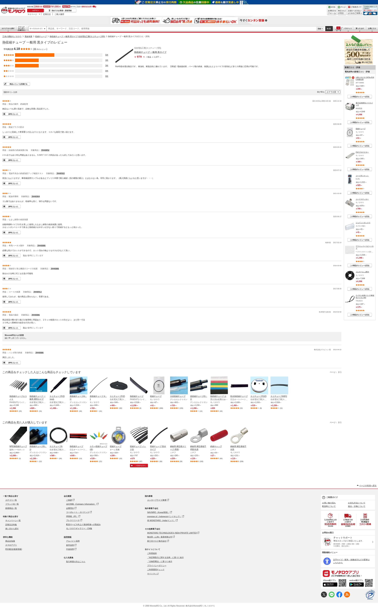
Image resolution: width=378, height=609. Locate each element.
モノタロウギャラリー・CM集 (79, 528)
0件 (106, 71)
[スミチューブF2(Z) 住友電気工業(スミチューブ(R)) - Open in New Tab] (259, 386)
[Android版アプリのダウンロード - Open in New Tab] (361, 583)
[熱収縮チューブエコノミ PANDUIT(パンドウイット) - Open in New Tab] (18, 386)
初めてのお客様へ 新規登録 (62, 10)
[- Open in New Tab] (330, 520)
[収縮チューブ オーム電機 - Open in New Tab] (119, 436)
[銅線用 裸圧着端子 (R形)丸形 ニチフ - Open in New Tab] (199, 436)
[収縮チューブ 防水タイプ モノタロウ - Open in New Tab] (159, 436)
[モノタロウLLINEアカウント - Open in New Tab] (332, 597)
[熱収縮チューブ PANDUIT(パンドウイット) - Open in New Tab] (139, 386)
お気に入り (372, 28)
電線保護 (28, 36)
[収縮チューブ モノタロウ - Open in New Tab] (159, 386)
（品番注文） (21, 28)
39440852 (45, 150)
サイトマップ (153, 574)
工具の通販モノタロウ (12, 36)
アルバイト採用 (73, 541)
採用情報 (67, 537)
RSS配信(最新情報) (13, 549)
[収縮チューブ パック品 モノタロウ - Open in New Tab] (139, 436)
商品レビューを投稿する (18, 84)
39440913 (37, 292)
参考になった (13, 114)
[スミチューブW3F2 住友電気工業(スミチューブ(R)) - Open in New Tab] (279, 386)
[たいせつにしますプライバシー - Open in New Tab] (370, 595)
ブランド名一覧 (12, 504)
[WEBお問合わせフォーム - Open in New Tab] (332, 10)
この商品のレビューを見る (359, 96)
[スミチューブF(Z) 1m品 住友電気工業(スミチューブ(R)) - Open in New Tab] (58, 386)
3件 (106, 60)
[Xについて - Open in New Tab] (324, 597)
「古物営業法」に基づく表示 (159, 561)
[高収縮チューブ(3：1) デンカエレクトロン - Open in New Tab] (199, 386)
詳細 (319, 29)
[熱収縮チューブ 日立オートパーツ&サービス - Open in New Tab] (78, 436)
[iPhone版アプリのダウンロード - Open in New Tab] (334, 583)
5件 (106, 55)
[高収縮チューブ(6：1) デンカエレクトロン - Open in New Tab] (38, 436)
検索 (329, 29)
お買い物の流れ (329, 503)
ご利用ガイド (332, 497)
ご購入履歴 (59, 14)
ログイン (35, 10)
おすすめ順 (331, 92)
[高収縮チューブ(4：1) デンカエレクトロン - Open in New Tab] (78, 386)
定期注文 (47, 14)
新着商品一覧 (11, 508)
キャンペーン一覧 (13, 520)
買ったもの (360, 28)
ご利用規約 (152, 553)
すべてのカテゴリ (36, 28)
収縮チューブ (41, 36)
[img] (14, 10)
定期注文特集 (11, 525)
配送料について (329, 506)
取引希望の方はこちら (75, 561)
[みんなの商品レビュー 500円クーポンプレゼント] (358, 64)
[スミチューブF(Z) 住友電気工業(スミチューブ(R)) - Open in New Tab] (119, 386)
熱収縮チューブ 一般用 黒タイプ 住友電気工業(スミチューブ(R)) (77, 36)
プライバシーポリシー (156, 565)
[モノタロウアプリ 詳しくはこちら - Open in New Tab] (348, 573)
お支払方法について (356, 503)
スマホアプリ (11, 545)
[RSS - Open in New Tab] (347, 597)
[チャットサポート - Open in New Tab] (342, 10)
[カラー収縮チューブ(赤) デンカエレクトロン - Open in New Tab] (98, 436)
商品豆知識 (10, 541)
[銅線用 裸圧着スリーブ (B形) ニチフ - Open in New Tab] (179, 436)
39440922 (60, 173)
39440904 (35, 196)
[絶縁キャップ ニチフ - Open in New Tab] (219, 436)
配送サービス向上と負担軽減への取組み (83, 524)
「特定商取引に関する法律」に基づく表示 (165, 557)
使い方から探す (12, 529)
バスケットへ (141, 465)
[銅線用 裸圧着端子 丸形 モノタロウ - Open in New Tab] (239, 436)
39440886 (41, 245)
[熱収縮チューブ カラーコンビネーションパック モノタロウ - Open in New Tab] (219, 386)
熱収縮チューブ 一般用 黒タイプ (150, 52)
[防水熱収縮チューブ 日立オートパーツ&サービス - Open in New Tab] (239, 386)
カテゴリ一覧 (11, 500)
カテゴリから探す (8, 28)
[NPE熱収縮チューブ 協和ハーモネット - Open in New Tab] (18, 436)
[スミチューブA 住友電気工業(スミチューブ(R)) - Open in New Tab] (58, 436)
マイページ (32, 14)
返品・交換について (356, 506)
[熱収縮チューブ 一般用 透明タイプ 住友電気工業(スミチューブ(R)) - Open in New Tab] (38, 386)
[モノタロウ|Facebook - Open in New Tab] (339, 597)
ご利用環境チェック (155, 569)
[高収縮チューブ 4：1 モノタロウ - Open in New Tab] (98, 386)
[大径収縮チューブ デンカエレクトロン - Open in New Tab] (179, 386)
